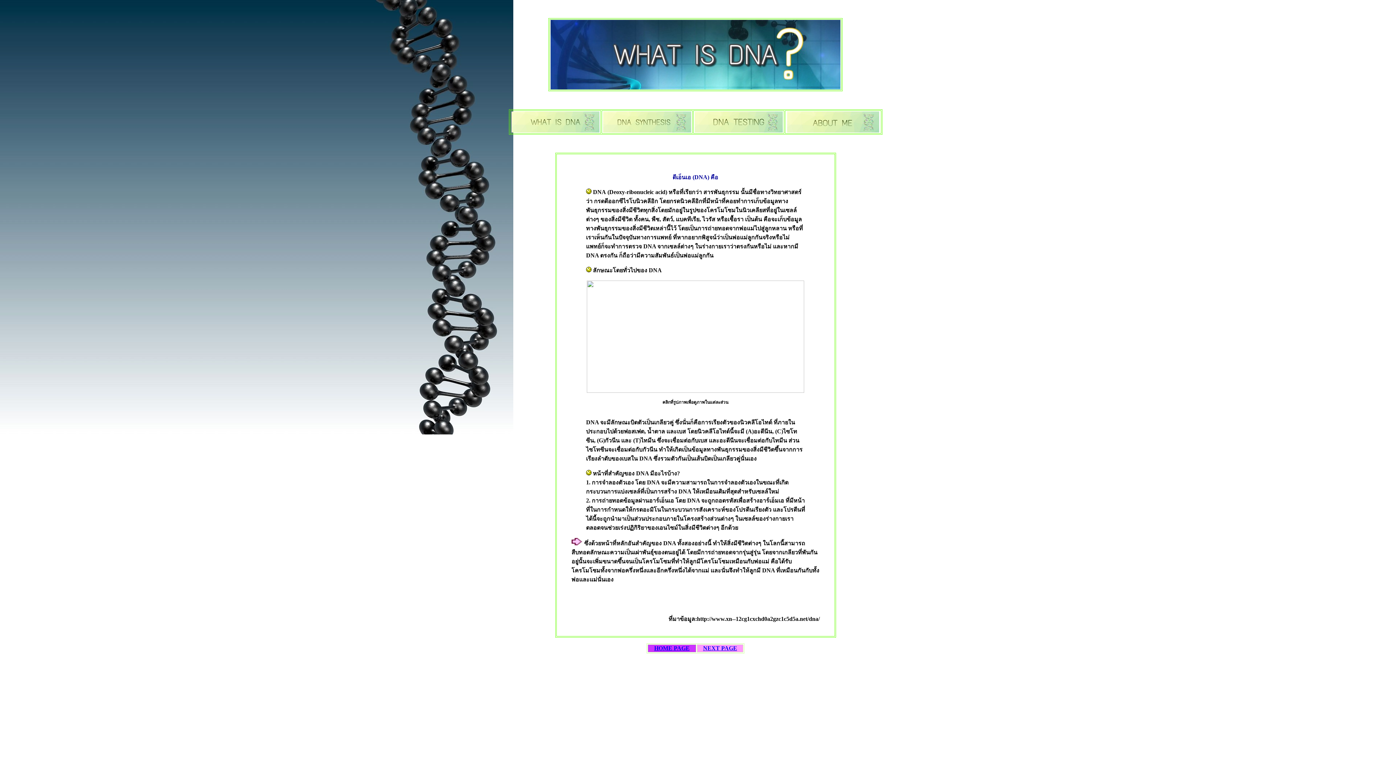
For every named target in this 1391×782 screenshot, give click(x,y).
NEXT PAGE (720, 648)
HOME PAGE (672, 648)
